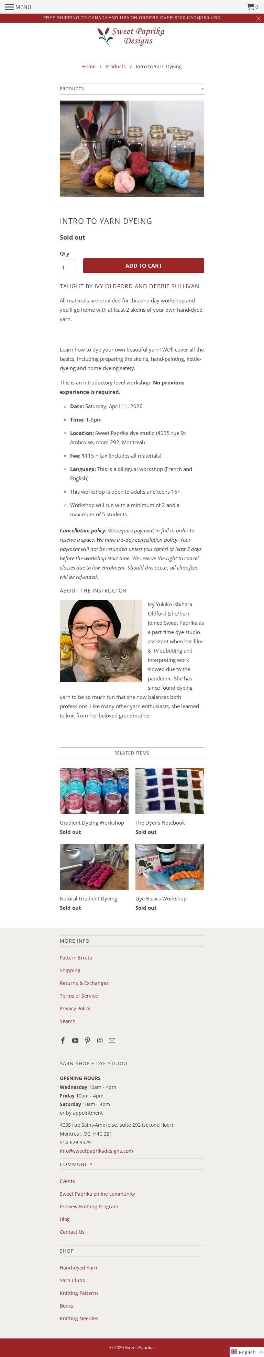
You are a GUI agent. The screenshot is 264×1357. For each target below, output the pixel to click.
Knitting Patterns (79, 1293)
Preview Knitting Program (89, 1206)
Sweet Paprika (139, 1347)
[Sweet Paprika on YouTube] (76, 1040)
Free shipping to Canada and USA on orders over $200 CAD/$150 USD (132, 17)
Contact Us (72, 1232)
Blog (65, 1219)
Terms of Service (79, 995)
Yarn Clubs (72, 1280)
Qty (64, 253)
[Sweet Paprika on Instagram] (100, 1040)
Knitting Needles (79, 1318)
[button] (247, 1352)
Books (66, 1305)
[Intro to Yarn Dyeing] (132, 152)
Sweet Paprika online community (97, 1194)
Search (68, 1021)
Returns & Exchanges (84, 983)
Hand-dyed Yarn (78, 1267)
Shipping (70, 970)
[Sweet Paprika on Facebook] (63, 1040)
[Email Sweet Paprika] (113, 1040)
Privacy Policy (75, 1008)
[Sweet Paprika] (132, 36)
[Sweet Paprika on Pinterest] (88, 1040)
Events (67, 1181)
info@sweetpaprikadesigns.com (96, 1151)
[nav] (18, 7)
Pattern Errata (76, 957)
